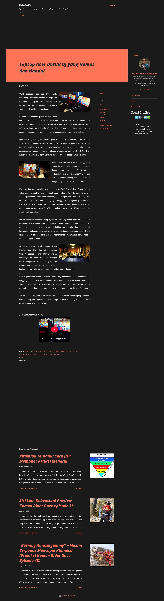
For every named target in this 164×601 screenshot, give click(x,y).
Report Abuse (136, 106)
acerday (102, 112)
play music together (106, 125)
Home (22, 15)
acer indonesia (104, 109)
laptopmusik (103, 123)
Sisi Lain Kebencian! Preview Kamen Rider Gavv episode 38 (46, 503)
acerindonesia (104, 115)
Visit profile (144, 89)
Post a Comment (31, 488)
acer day (102, 107)
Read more (78, 488)
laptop (102, 117)
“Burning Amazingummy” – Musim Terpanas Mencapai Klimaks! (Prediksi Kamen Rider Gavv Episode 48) (50, 553)
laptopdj (102, 120)
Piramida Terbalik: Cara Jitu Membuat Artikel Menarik (45, 458)
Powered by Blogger (68, 596)
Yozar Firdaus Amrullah (144, 73)
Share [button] (102, 93)
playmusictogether (105, 128)
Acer (101, 104)
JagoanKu (25, 5)
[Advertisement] (67, 32)
